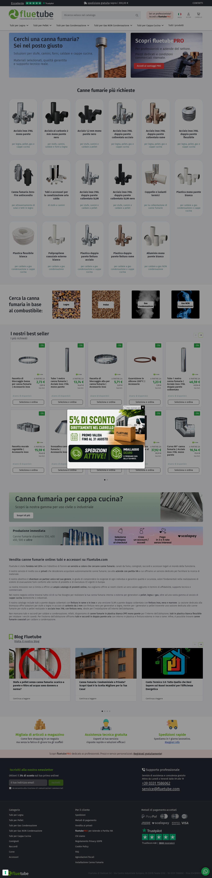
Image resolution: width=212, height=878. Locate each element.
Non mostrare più (133, 408)
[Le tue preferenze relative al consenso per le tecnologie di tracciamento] (5, 873)
